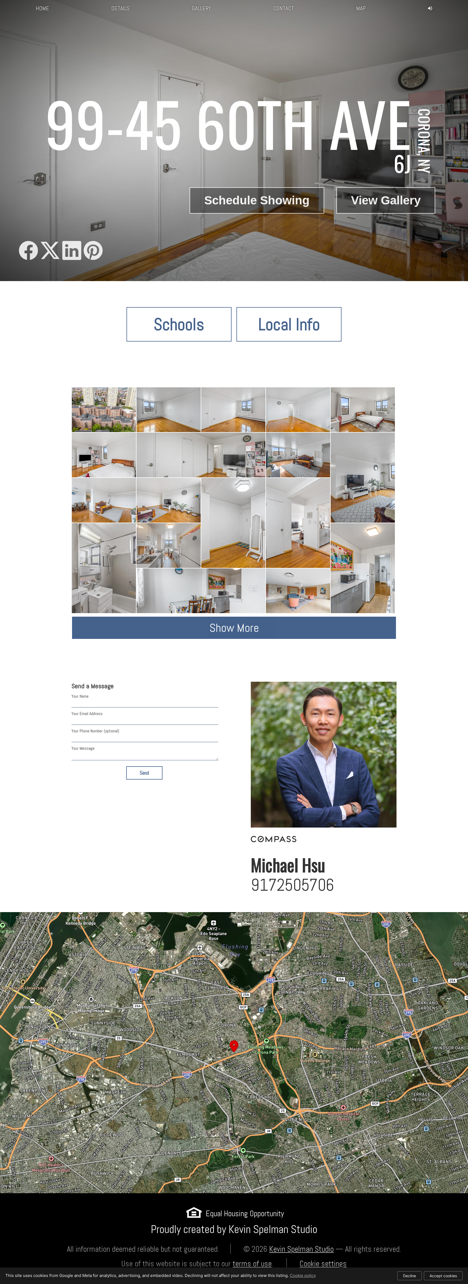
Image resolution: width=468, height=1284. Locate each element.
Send (144, 773)
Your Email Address (87, 713)
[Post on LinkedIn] (71, 251)
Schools (179, 324)
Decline (409, 1275)
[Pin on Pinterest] (93, 251)
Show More (234, 627)
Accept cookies (443, 1275)
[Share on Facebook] (28, 251)
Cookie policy (303, 1275)
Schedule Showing (257, 200)
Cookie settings (323, 1264)
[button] (234, 1052)
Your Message (83, 748)
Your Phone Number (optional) (95, 731)
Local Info (289, 324)
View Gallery (386, 200)
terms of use (252, 1264)
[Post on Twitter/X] (50, 251)
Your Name (80, 696)
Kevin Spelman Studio (301, 1249)
